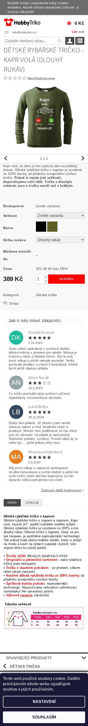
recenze (26, 595)
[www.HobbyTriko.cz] (22, 21)
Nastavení (44, 702)
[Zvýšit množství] (46, 276)
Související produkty (29, 658)
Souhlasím (44, 717)
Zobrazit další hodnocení (61, 490)
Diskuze (32, 502)
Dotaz (14, 303)
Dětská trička (46, 295)
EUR (81, 32)
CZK (75, 31)
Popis (12, 502)
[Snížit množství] (46, 281)
